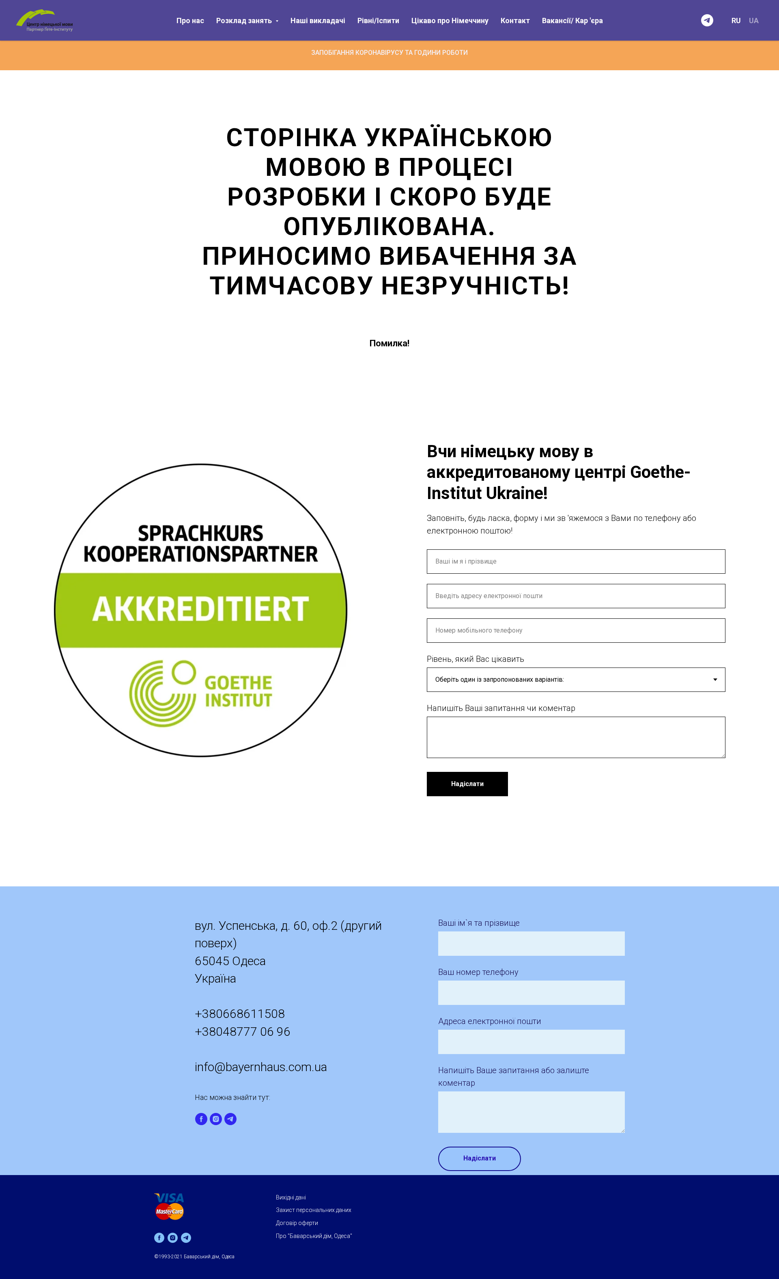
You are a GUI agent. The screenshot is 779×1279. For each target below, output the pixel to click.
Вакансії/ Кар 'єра (572, 20)
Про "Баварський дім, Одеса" (314, 1236)
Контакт (515, 20)
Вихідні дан (290, 1197)
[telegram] (707, 20)
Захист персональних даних (313, 1210)
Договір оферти (297, 1223)
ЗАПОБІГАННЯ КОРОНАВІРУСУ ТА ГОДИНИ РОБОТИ (389, 52)
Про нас (190, 20)
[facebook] (201, 1119)
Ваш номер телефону (478, 972)
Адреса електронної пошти (489, 1021)
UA (754, 20)
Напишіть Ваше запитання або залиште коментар (513, 1076)
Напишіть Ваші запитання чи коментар (501, 708)
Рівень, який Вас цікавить (475, 659)
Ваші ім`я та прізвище (479, 923)
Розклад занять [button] (244, 20)
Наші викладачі (318, 20)
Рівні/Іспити (378, 20)
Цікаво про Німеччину (449, 20)
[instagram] (216, 1119)
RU (736, 20)
